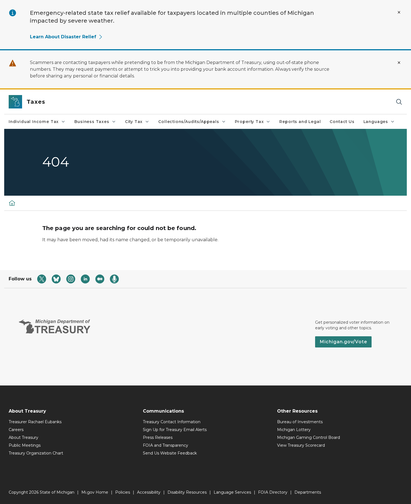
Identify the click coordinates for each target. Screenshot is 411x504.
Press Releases (158, 437)
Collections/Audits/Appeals (188, 121)
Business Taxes (91, 121)
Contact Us (342, 121)
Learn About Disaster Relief (63, 36)
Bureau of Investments (300, 421)
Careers (16, 429)
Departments (307, 492)
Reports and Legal (300, 121)
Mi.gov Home (94, 492)
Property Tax (249, 121)
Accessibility (148, 492)
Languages (375, 121)
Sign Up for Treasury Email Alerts (175, 429)
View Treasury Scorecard (301, 445)
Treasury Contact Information (171, 421)
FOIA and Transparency (165, 445)
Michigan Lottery (294, 429)
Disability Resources (187, 492)
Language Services (232, 492)
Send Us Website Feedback (170, 453)
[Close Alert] (399, 12)
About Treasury (23, 437)
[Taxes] (12, 202)
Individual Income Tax (34, 121)
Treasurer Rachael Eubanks (35, 421)
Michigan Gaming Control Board (308, 437)
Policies (122, 492)
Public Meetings (25, 445)
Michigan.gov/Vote (343, 341)
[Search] (399, 101)
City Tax (134, 121)
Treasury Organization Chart (36, 453)
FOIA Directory (272, 492)
